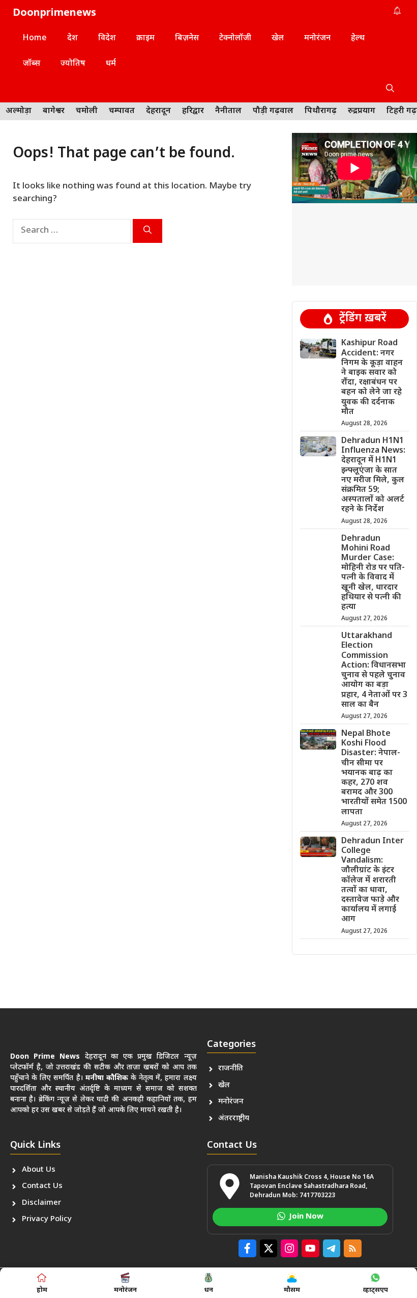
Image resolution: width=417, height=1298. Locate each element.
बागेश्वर (54, 111)
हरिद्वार (193, 111)
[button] (390, 89)
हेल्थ (358, 38)
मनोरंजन (317, 38)
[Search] (147, 231)
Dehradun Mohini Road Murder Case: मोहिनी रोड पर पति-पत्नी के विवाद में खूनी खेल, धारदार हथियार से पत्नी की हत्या (373, 573)
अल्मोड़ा (19, 111)
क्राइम (145, 38)
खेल (278, 38)
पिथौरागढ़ (321, 111)
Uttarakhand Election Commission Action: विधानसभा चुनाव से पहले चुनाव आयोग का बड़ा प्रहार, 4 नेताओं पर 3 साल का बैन (374, 670)
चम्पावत (122, 111)
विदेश (107, 38)
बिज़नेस (187, 38)
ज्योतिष (73, 64)
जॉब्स (31, 64)
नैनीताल (228, 111)
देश (72, 38)
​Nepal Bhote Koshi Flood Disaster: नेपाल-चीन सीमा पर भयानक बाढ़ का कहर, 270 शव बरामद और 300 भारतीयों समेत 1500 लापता (374, 773)
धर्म (111, 64)
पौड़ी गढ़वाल (273, 111)
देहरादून (158, 111)
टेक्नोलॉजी (235, 38)
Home (35, 38)
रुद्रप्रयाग (361, 111)
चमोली (87, 111)
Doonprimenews (54, 13)
